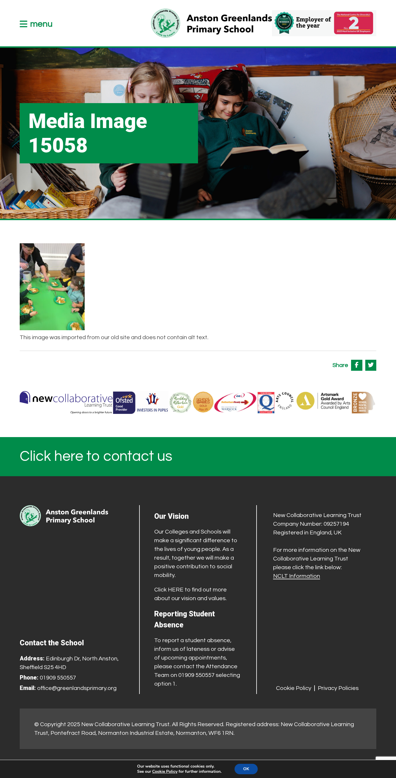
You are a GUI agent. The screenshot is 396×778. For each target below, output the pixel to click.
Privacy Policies (338, 688)
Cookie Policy (293, 688)
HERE (176, 590)
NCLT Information (296, 576)
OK (246, 769)
